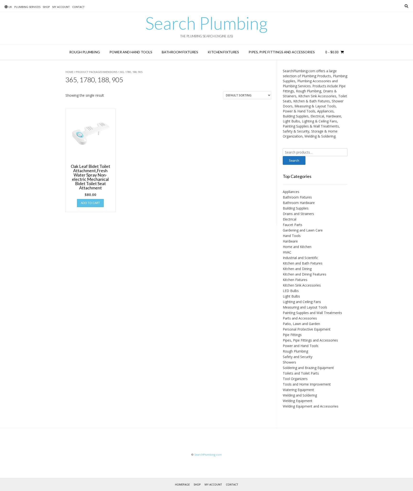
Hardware (290, 241)
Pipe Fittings (292, 334)
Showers (289, 362)
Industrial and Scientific (300, 257)
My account (61, 7)
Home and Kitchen (297, 246)
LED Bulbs (291, 290)
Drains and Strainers (298, 213)
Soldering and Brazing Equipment (308, 367)
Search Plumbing (206, 23)
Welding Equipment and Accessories (310, 406)
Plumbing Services (27, 7)
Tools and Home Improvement (307, 384)
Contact (78, 7)
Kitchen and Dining (297, 268)
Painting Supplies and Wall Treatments (312, 312)
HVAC (287, 252)
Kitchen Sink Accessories (302, 285)
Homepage (182, 484)
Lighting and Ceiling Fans (302, 301)
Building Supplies (296, 208)
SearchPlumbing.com (208, 454)
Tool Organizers (295, 378)
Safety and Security (297, 356)
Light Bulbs (291, 296)
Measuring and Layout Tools (305, 307)
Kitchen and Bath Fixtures (302, 263)
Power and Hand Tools (130, 52)
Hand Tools (292, 235)
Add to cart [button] (90, 203)
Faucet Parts (292, 224)
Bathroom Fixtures (180, 52)
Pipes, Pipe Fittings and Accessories (282, 52)
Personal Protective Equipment (307, 329)
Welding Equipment (297, 400)
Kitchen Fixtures (223, 52)
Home (69, 72)
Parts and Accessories (300, 318)
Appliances (291, 191)
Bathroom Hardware (299, 202)
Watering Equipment (298, 389)
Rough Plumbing (84, 52)
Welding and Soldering (300, 395)
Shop (46, 7)
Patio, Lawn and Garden (301, 323)
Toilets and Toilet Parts (301, 373)
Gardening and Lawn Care (303, 230)
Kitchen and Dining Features (304, 274)
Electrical (289, 219)
